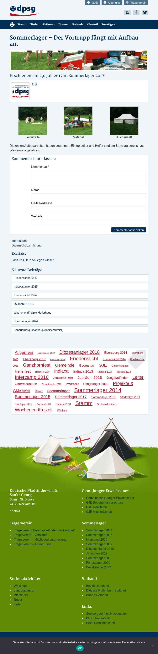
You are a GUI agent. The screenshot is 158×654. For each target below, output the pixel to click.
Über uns (114, 2)
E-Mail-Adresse (41, 203)
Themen (64, 24)
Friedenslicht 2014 (114, 359)
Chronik (93, 24)
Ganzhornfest (36, 365)
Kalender (78, 24)
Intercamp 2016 (32, 377)
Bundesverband (97, 595)
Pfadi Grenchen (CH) (100, 622)
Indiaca (61, 371)
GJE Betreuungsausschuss (104, 502)
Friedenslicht (84, 358)
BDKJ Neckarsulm (98, 618)
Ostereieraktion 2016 (51, 384)
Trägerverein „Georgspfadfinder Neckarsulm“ (44, 530)
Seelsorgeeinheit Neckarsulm (106, 613)
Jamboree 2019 (63, 377)
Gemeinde (64, 365)
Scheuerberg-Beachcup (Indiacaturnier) (38, 330)
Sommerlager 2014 (97, 390)
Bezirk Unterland (97, 585)
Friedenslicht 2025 (25, 277)
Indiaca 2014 (105, 371)
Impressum (19, 240)
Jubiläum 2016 (89, 378)
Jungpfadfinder (117, 377)
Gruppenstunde (120, 365)
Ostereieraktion (26, 384)
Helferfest (23, 371)
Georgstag (86, 365)
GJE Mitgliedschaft (99, 511)
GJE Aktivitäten (96, 507)
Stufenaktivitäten (106, 404)
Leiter (138, 377)
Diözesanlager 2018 (79, 352)
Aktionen (48, 24)
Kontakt (15, 511)
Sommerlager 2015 (32, 396)
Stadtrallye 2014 (130, 397)
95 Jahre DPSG (24, 303)
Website (36, 216)
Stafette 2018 (63, 404)
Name (35, 190)
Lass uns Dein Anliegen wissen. (33, 260)
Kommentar (40, 166)
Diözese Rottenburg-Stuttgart (106, 590)
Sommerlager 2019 (103, 397)
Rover (39, 391)
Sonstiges (108, 24)
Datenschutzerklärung (27, 245)
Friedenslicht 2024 (25, 295)
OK (80, 648)
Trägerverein (138, 2)
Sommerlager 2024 (26, 321)
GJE (95, 2)
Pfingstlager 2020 (95, 384)
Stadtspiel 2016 (23, 404)
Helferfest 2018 (42, 372)
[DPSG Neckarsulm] (43, 10)
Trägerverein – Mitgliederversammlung (40, 539)
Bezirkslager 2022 (46, 353)
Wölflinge (62, 410)
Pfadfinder (72, 384)
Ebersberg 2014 (115, 352)
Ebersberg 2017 (34, 359)
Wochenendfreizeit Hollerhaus (32, 312)
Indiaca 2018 (124, 371)
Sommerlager (58, 391)
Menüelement (12, 24)
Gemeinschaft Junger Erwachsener (110, 498)
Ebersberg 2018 (57, 359)
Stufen (35, 24)
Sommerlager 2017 (86, 75)
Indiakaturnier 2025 (26, 286)
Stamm (22, 24)
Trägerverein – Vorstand (30, 535)
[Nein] (153, 646)
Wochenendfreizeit (34, 409)
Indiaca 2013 (83, 371)
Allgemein (24, 352)
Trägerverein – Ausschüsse (32, 544)
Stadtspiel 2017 (44, 404)
